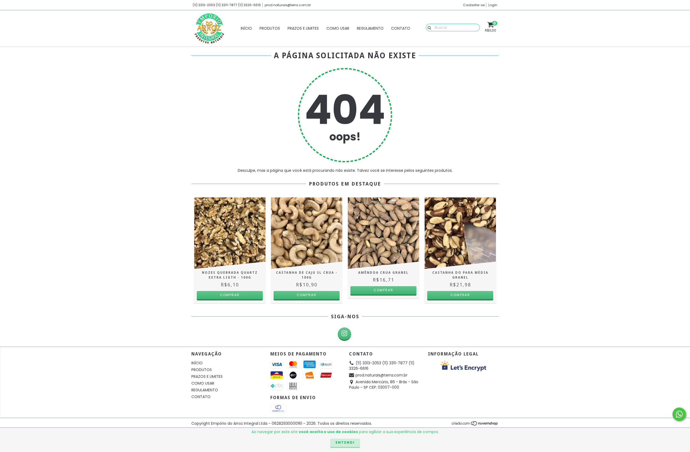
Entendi (345, 442)
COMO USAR (337, 28)
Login (492, 5)
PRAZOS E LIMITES (303, 28)
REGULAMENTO (370, 28)
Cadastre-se (474, 5)
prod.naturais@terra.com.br (288, 5)
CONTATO (400, 28)
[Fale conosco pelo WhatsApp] (679, 414)
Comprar (383, 290)
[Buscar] (428, 27)
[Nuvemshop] (475, 424)
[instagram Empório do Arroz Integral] (344, 334)
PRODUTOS (270, 28)
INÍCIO (246, 28)
